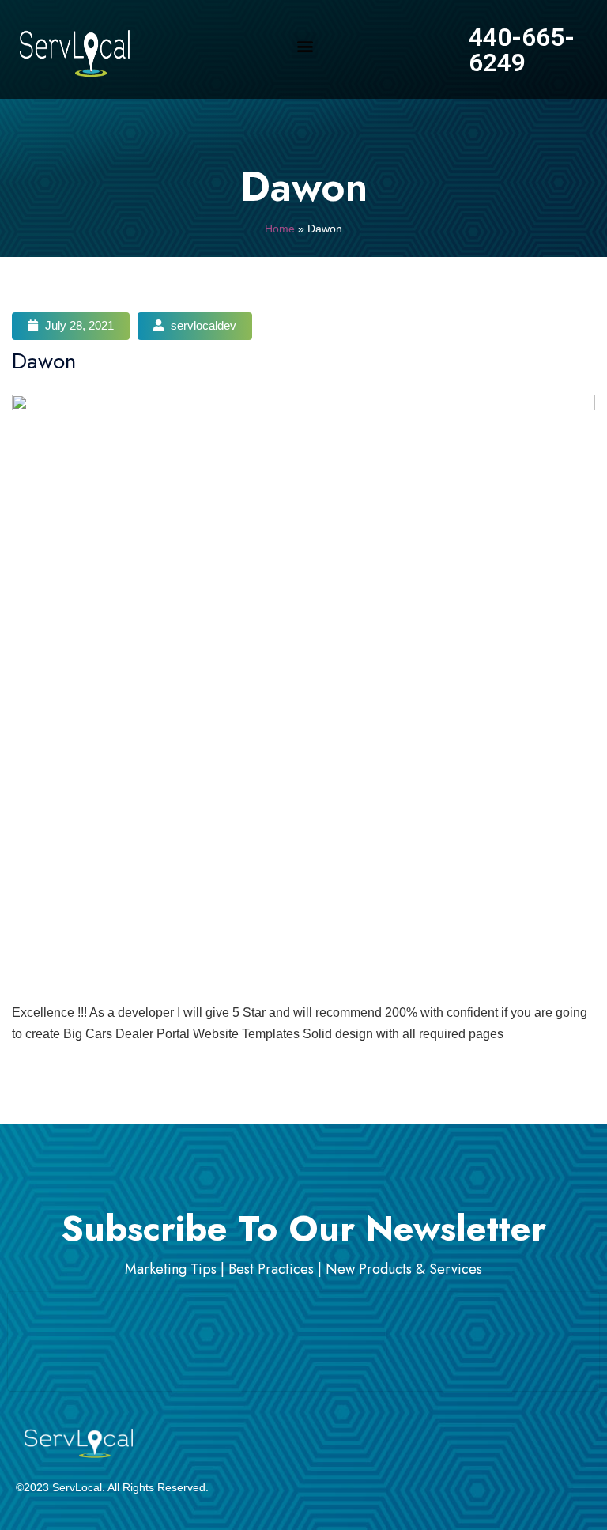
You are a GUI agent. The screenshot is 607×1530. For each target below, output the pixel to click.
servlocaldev (202, 325)
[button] (305, 45)
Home (280, 228)
